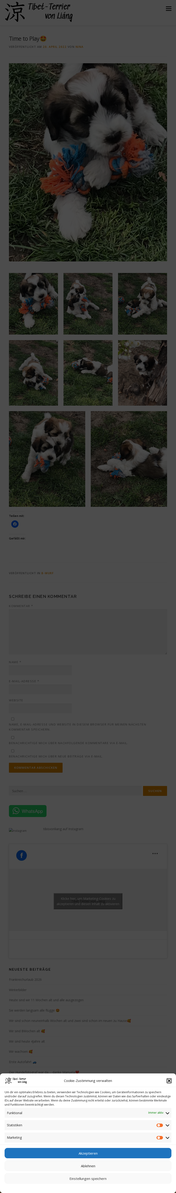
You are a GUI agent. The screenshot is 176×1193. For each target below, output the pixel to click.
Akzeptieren (88, 1153)
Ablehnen (88, 1166)
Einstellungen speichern (88, 1178)
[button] (169, 1080)
